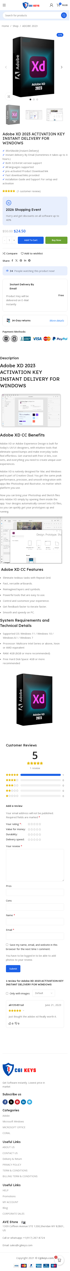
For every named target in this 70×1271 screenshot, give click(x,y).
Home (5, 26)
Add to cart (30, 240)
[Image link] (20, 1069)
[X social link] (16, 260)
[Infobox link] (14, 1222)
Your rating (13, 824)
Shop (16, 26)
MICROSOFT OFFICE (14, 1127)
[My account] (51, 5)
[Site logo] (31, 4)
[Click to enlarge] (9, 96)
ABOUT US (9, 1147)
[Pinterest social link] (21, 260)
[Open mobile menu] (4, 5)
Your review (14, 846)
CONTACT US (10, 1153)
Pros (9, 886)
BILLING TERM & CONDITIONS (20, 1176)
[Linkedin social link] (25, 260)
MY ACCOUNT (10, 1202)
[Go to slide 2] (34, 99)
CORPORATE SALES (13, 1213)
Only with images (20, 993)
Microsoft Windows (13, 1121)
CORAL (6, 1133)
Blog (5, 1207)
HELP (5, 1190)
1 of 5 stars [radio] (29, 824)
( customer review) (29, 191)
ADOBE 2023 (30, 26)
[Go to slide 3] (37, 99)
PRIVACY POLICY (12, 1164)
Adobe (6, 1115)
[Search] (64, 15)
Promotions (9, 1196)
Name (10, 915)
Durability (11, 834)
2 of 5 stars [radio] (31, 824)
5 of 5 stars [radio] (39, 824)
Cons (9, 900)
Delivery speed (15, 839)
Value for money (15, 829)
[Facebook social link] (12, 260)
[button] (6, 67)
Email (10, 930)
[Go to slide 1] (30, 99)
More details (56, 320)
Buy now (56, 240)
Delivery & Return (12, 1158)
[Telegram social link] (29, 260)
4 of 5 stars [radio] (37, 824)
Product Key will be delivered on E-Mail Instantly (17, 300)
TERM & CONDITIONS (15, 1170)
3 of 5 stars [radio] (34, 824)
